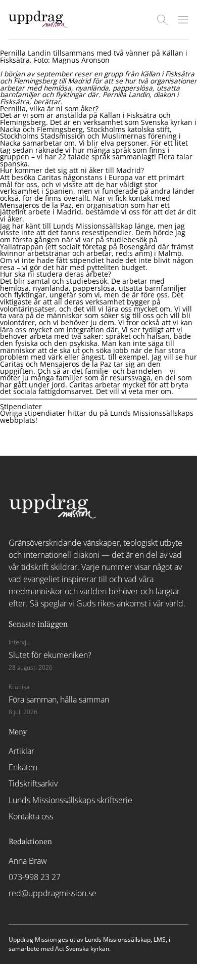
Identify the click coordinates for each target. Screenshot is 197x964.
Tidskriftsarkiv (33, 783)
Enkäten (23, 767)
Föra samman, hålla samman (59, 699)
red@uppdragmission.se (52, 893)
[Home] (38, 25)
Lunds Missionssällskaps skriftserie (70, 800)
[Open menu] (183, 20)
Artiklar (21, 751)
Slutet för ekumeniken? (50, 655)
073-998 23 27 (35, 877)
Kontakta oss (31, 816)
